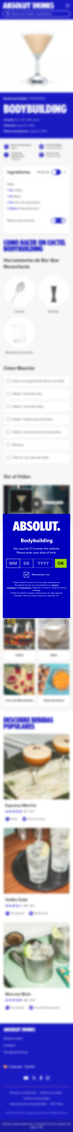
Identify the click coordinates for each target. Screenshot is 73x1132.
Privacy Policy (25, 588)
